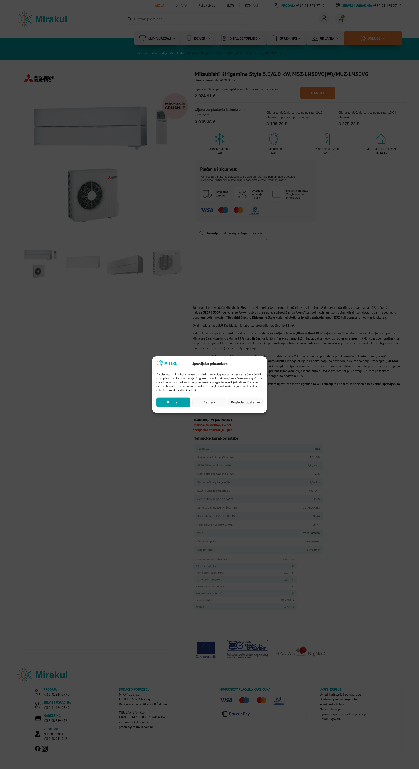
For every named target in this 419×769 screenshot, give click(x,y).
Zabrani (209, 402)
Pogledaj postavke (245, 402)
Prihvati (173, 402)
